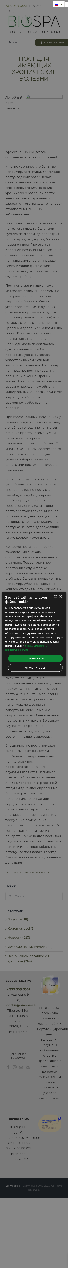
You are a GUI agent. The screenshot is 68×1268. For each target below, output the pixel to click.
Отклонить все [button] (35, 668)
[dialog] (34, 634)
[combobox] (55, 596)
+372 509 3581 (16, 5)
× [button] (60, 596)
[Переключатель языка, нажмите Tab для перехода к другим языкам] (59, 4)
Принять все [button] (35, 658)
